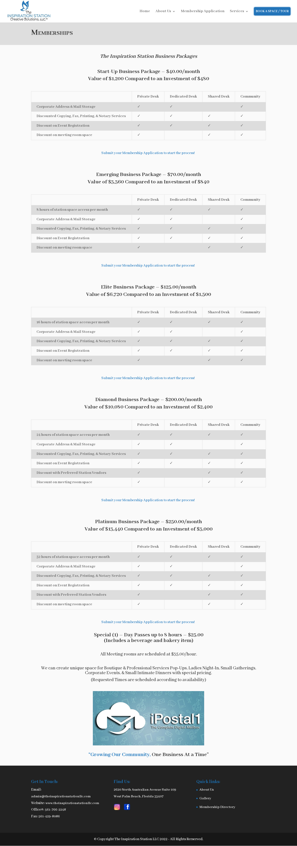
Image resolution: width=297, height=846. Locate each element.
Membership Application (202, 11)
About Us (163, 11)
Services (237, 11)
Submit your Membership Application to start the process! (148, 153)
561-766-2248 (55, 810)
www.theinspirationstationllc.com (72, 803)
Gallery (205, 798)
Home (145, 11)
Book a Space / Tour (272, 11)
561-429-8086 (49, 816)
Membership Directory (217, 807)
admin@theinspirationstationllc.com (61, 796)
